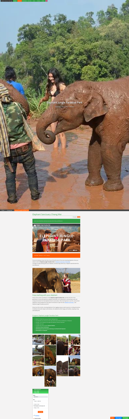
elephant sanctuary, (69, 302)
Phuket (43, 0)
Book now (40, 411)
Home (3, 210)
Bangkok (15, 0)
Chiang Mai (19, 0)
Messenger (118, 418)
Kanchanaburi (24, 0)
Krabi (34, 0)
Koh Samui (29, 0)
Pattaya (38, 0)
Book (112, 418)
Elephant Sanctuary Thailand (6, 0)
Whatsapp (125, 418)
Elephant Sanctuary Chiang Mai (63, 262)
